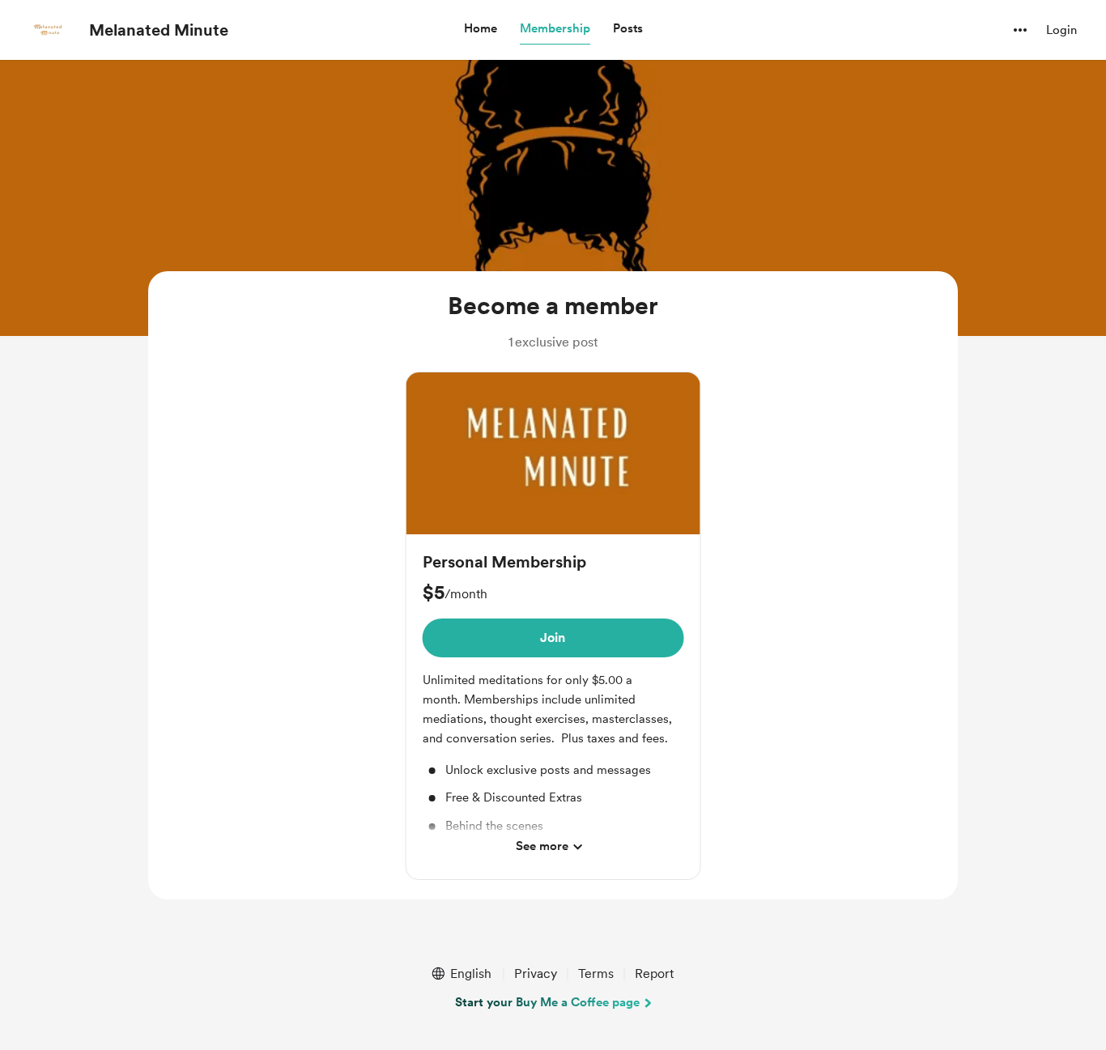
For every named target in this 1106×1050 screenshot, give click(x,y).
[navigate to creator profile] (49, 30)
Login (1061, 30)
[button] (480, 29)
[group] (553, 625)
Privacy (535, 973)
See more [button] (542, 846)
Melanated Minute (158, 30)
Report (654, 973)
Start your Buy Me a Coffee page (547, 1002)
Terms (596, 973)
